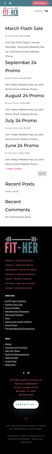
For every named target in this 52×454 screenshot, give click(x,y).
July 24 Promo (21, 120)
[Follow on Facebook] (5, 3)
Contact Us (25, 404)
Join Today (39, 3)
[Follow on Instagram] (10, 3)
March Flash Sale (24, 28)
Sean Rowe (13, 36)
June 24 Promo (22, 145)
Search (42, 173)
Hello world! (12, 191)
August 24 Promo (24, 95)
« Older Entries (13, 168)
